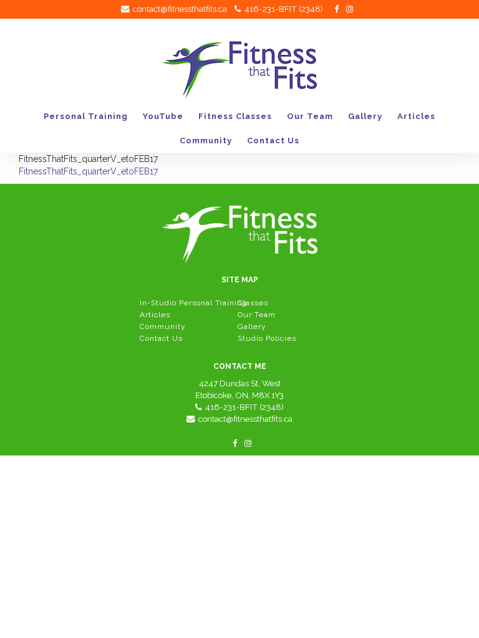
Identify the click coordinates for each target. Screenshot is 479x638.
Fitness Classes (235, 116)
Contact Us (273, 140)
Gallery (365, 116)
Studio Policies (267, 338)
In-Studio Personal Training (193, 302)
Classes (253, 302)
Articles (416, 116)
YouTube (163, 116)
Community (206, 140)
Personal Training (86, 116)
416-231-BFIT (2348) (282, 9)
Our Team (310, 116)
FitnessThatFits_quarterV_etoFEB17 (88, 171)
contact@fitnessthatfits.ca (178, 9)
